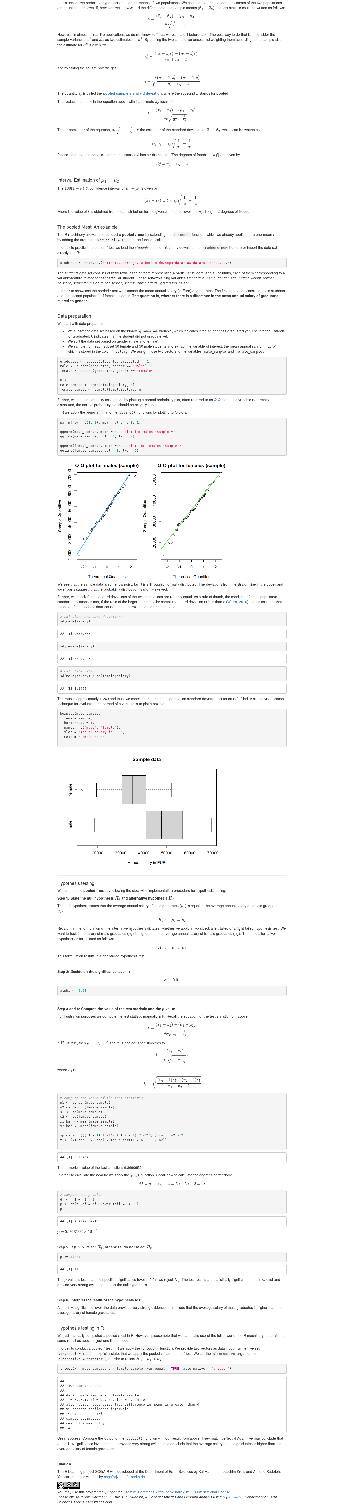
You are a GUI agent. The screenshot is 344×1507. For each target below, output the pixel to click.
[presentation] (131, 7)
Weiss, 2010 (237, 601)
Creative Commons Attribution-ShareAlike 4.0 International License (177, 1491)
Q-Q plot (220, 399)
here (238, 247)
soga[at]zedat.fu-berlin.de (124, 1476)
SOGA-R (234, 1496)
